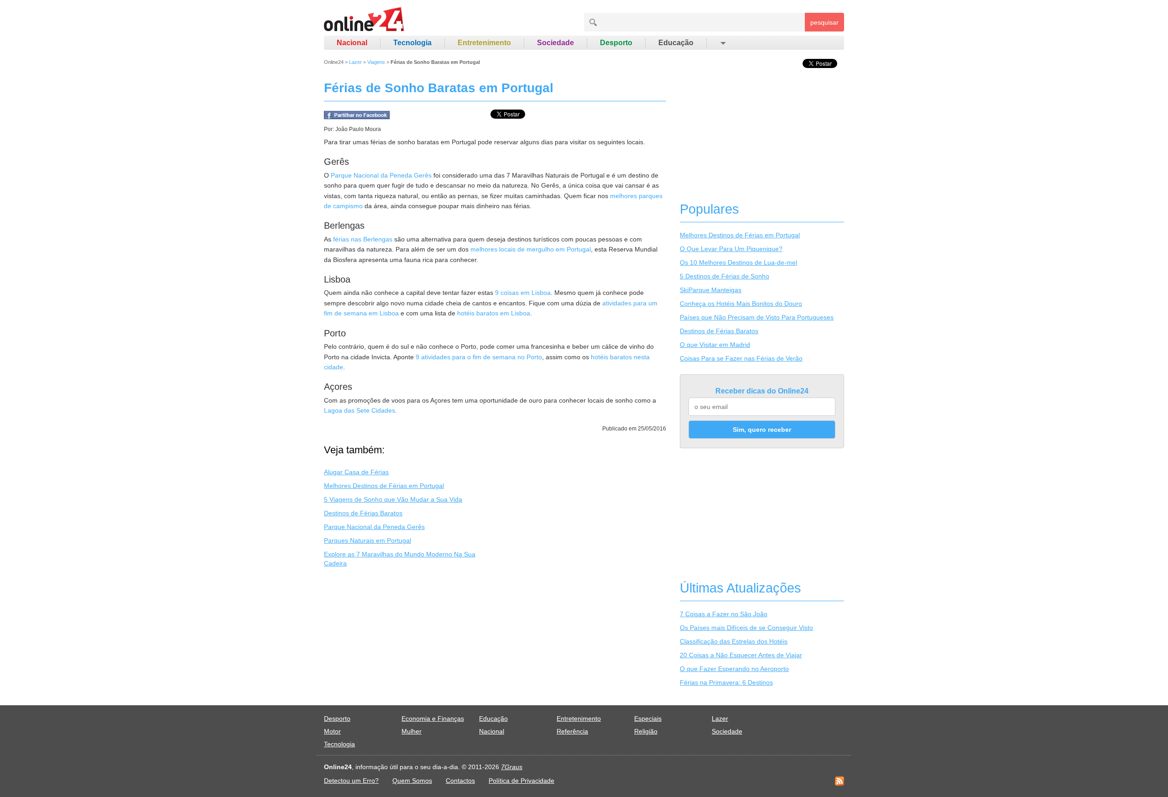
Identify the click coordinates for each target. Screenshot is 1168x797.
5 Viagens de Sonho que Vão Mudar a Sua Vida (393, 499)
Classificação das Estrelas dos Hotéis (733, 641)
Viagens (376, 62)
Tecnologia (412, 43)
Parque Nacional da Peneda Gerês (381, 175)
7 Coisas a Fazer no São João (723, 614)
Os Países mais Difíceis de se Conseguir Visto (746, 627)
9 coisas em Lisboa (523, 292)
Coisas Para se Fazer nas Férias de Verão (741, 358)
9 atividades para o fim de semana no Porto (479, 357)
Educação (676, 43)
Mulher (412, 731)
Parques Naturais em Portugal (367, 540)
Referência (572, 731)
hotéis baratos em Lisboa (493, 313)
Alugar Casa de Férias (356, 472)
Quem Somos (412, 780)
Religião (645, 731)
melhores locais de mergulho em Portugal (530, 249)
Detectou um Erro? (351, 780)
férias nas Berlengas (362, 239)
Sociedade (555, 43)
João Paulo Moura (358, 129)
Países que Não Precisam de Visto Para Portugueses (757, 317)
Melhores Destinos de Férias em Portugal (384, 485)
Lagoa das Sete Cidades (359, 410)
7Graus (511, 767)
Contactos (460, 780)
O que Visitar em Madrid (715, 344)
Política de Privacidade (521, 780)
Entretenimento (484, 43)
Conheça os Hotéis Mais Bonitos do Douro (741, 303)
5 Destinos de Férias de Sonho (724, 276)
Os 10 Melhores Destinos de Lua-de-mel (738, 262)
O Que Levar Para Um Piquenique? (731, 248)
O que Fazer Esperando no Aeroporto (734, 668)
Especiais (648, 718)
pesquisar (824, 22)
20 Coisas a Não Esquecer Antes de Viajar (741, 655)
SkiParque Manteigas (710, 290)
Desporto (616, 43)
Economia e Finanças (433, 718)
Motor (332, 731)
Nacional (352, 43)
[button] (722, 42)
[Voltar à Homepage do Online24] (364, 20)
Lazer (355, 62)
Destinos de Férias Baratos (363, 513)
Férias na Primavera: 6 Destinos (726, 682)
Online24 (334, 62)
